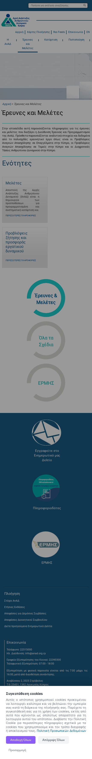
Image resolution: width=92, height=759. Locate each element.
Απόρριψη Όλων (53, 740)
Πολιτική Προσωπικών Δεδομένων (61, 730)
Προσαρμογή (17, 750)
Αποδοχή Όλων (20, 740)
